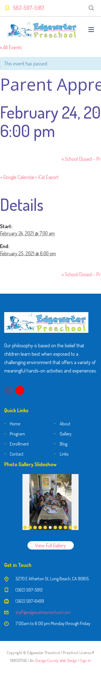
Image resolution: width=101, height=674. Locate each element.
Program (17, 434)
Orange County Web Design (56, 660)
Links (64, 454)
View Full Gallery (50, 545)
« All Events (11, 47)
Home (15, 423)
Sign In (85, 660)
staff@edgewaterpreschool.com (43, 612)
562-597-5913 (28, 7)
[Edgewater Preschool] (42, 30)
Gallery (66, 434)
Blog (63, 444)
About (65, 423)
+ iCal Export (47, 177)
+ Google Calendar (17, 177)
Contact (17, 454)
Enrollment (19, 444)
